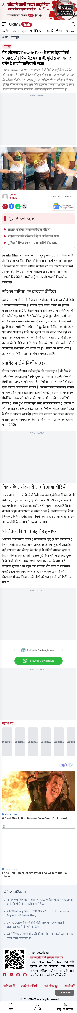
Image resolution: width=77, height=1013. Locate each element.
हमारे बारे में (9, 986)
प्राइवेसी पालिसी (29, 986)
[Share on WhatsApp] (18, 206)
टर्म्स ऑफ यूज (51, 986)
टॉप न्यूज (15, 37)
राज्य (71, 31)
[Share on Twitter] (24, 206)
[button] (5, 31)
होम (6, 37)
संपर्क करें (70, 986)
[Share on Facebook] (11, 206)
